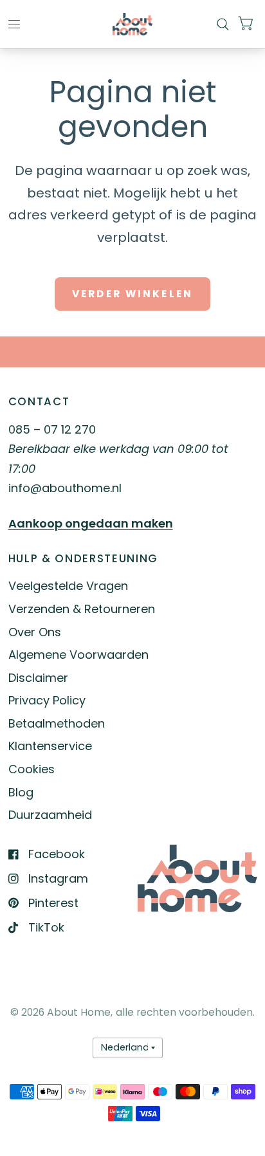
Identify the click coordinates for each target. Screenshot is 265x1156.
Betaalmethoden (56, 723)
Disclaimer (38, 678)
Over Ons (34, 632)
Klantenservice (50, 746)
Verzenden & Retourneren (81, 609)
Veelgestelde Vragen (68, 586)
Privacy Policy (47, 700)
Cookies (31, 769)
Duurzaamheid (50, 815)
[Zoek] (222, 24)
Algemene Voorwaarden (78, 655)
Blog (20, 792)
